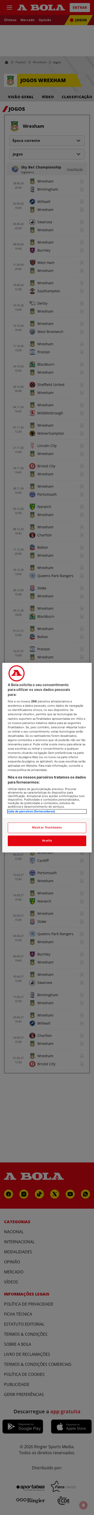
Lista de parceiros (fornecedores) (31, 811)
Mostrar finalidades (47, 827)
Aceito (47, 840)
